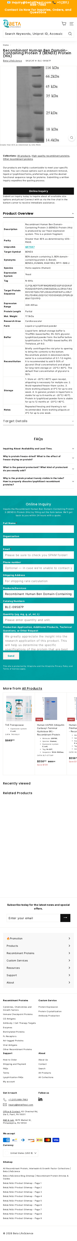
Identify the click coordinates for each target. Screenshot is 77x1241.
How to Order (10, 1059)
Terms (6, 1073)
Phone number (12, 562)
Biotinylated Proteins (14, 1032)
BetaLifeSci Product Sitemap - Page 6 (22, 1205)
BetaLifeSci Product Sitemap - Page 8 (22, 1214)
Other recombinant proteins (18, 159)
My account (9, 1081)
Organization (11, 536)
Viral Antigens (10, 1045)
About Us (43, 1059)
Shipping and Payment (14, 1064)
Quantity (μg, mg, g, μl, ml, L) (21, 614)
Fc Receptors (9, 1036)
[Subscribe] (65, 918)
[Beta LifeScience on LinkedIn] (40, 1099)
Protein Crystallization (50, 1011)
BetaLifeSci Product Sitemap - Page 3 (22, 1192)
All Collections (46, 1077)
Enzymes (7, 1027)
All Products (32, 688)
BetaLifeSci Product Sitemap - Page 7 (22, 1209)
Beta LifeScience (12, 60)
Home (6, 45)
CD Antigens (9, 1018)
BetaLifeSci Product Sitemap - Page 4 (22, 1196)
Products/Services (14, 588)
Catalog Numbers (14, 601)
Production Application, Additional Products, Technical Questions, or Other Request (37, 629)
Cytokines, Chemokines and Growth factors (17, 1008)
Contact (42, 1064)
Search (42, 1068)
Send (11, 655)
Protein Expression (48, 1007)
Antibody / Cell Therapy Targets (19, 1023)
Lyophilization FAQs (13, 1077)
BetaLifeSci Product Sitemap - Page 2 (22, 1187)
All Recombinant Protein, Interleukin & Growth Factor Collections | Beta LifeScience (37, 1170)
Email (6, 549)
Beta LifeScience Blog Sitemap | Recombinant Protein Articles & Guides (35, 1177)
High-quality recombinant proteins (50, 155)
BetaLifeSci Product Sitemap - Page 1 (22, 1183)
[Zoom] (71, 137)
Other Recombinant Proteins (17, 1049)
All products (23, 155)
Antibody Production (49, 1015)
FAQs (5, 1068)
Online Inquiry (38, 191)
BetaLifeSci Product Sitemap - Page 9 (22, 1218)
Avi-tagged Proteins (13, 1040)
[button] (38, 214)
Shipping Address (14, 575)
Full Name (9, 523)
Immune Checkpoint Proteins (18, 1014)
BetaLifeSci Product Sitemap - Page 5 (22, 1200)
